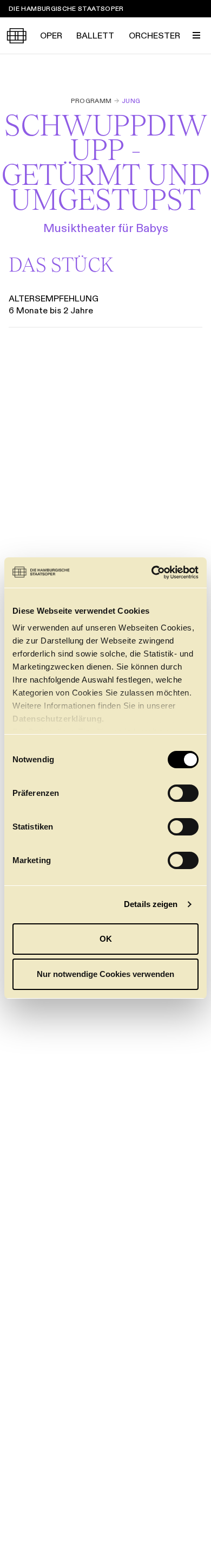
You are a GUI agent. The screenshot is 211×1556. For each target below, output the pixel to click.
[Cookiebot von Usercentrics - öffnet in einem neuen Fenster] (152, 572)
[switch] (183, 793)
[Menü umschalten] (196, 35)
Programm (91, 101)
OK (106, 938)
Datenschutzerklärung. (58, 718)
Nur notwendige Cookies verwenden (105, 974)
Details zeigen (150, 904)
